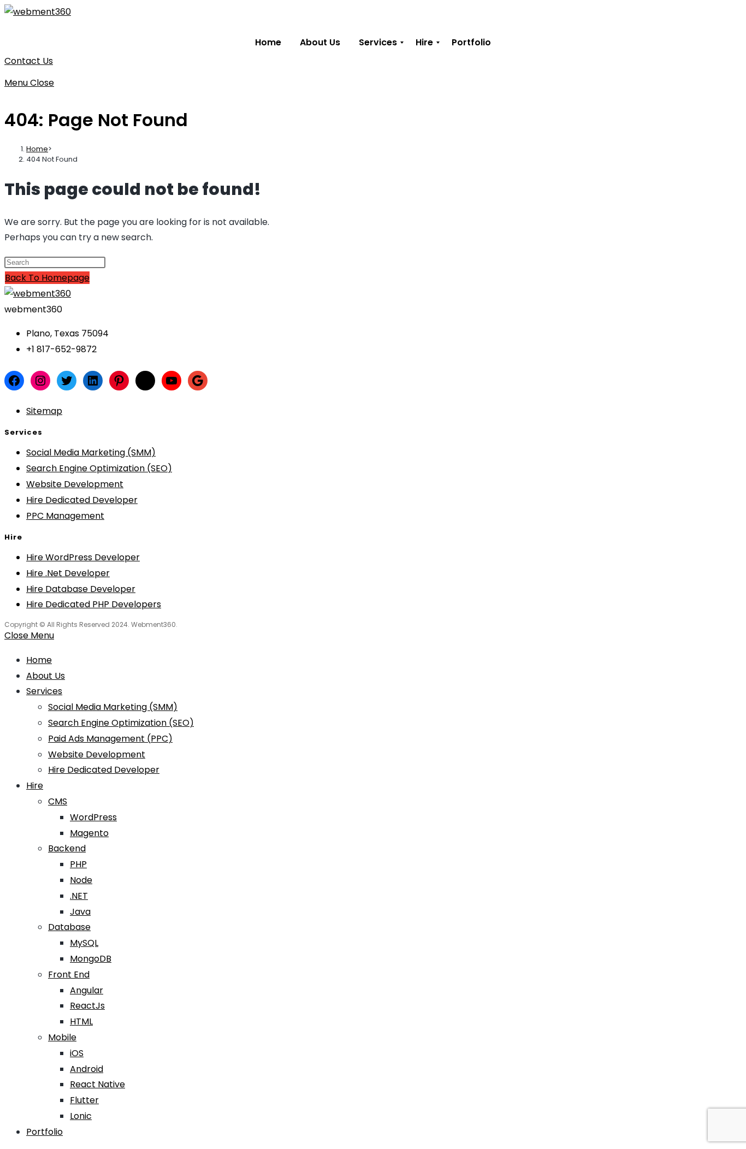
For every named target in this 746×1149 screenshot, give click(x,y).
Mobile (62, 1037)
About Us (45, 676)
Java (80, 911)
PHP (78, 864)
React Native (97, 1084)
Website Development (74, 484)
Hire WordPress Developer (83, 557)
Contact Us (28, 61)
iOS (77, 1053)
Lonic (81, 1116)
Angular (86, 990)
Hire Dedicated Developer (82, 500)
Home (39, 660)
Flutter (84, 1100)
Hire (34, 785)
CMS (57, 801)
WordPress (93, 817)
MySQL (84, 943)
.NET (79, 896)
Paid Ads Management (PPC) (110, 738)
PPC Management (65, 516)
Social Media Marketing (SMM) (91, 452)
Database (69, 927)
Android (86, 1069)
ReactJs (87, 1005)
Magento (89, 833)
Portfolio (44, 1132)
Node (81, 880)
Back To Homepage (47, 277)
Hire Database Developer (80, 589)
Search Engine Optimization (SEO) (99, 468)
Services (44, 691)
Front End (69, 974)
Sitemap (44, 411)
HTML (81, 1021)
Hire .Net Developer (68, 573)
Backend (67, 848)
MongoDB (90, 958)
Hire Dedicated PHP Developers (93, 604)
